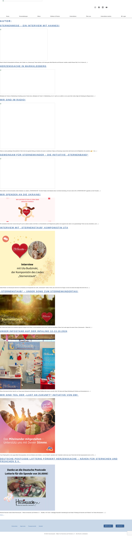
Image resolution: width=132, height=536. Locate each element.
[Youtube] (106, 7)
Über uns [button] (88, 16)
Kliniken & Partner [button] (55, 16)
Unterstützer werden (106, 16)
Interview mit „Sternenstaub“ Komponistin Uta (34, 227)
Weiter (2, 514)
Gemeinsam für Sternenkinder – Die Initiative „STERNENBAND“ (44, 155)
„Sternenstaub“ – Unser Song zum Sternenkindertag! (39, 291)
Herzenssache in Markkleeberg (23, 66)
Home (7, 16)
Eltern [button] (39, 16)
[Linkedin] (102, 7)
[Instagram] (95, 7)
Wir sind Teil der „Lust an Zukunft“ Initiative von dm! (39, 395)
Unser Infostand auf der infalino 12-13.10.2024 (33, 331)
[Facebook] (99, 7)
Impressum (22, 526)
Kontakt (41, 526)
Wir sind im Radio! (13, 99)
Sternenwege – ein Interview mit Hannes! (30, 25)
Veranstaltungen (23, 16)
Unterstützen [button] (73, 16)
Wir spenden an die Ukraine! (20, 194)
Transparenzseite (32, 526)
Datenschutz (14, 526)
